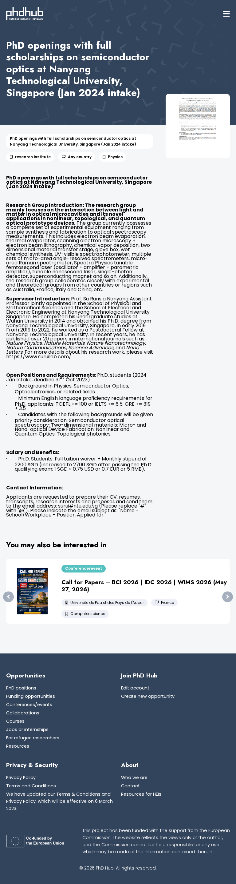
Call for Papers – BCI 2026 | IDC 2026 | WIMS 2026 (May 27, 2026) (144, 585)
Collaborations (22, 713)
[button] (226, 14)
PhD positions (21, 688)
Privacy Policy (21, 777)
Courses (15, 721)
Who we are (134, 777)
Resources (17, 746)
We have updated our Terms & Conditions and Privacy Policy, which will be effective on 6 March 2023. (59, 801)
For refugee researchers (32, 738)
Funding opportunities (30, 696)
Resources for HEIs (141, 794)
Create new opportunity (148, 696)
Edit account (135, 688)
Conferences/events (29, 704)
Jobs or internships (27, 729)
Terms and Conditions (31, 786)
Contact (130, 786)
